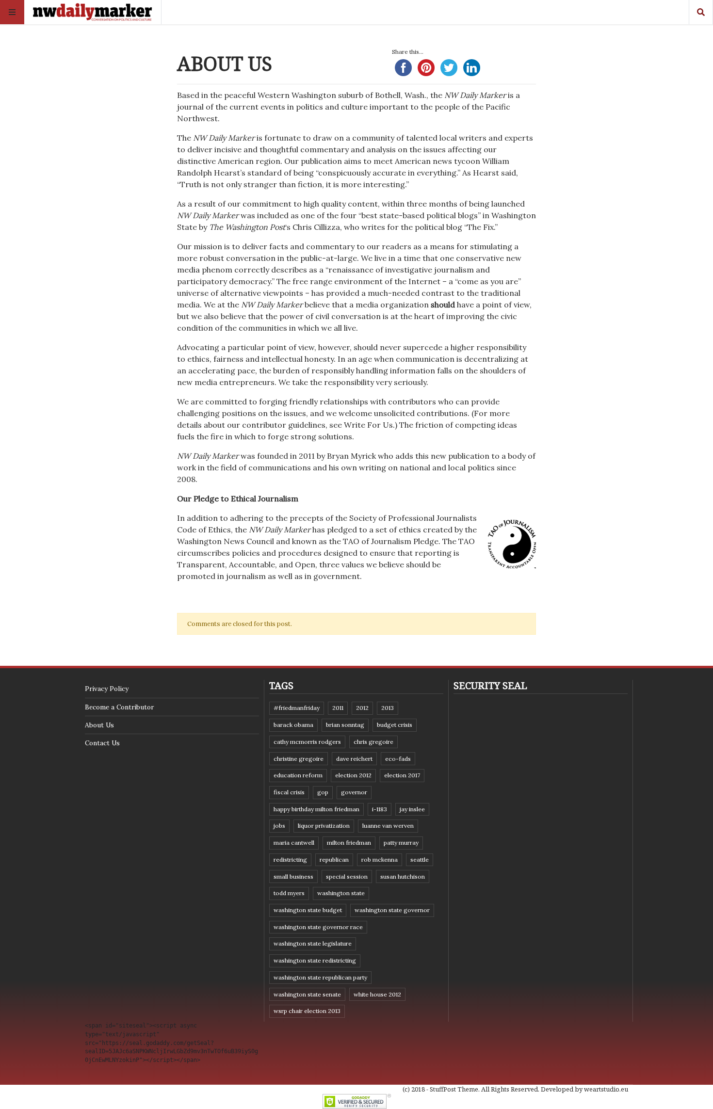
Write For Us (368, 425)
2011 (337, 707)
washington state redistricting (315, 960)
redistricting (290, 859)
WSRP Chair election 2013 (307, 1010)
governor (354, 792)
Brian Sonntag (345, 724)
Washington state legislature (313, 943)
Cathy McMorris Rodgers (307, 741)
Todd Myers (289, 893)
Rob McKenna (379, 859)
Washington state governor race (318, 927)
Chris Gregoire (373, 741)
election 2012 (353, 775)
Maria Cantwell (294, 842)
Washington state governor (392, 910)
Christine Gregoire (299, 758)
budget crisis (394, 724)
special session (347, 876)
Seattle (419, 859)
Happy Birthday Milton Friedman (316, 809)
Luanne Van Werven (388, 825)
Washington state (341, 893)
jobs (279, 825)
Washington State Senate (307, 994)
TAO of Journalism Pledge (390, 541)
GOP (322, 792)
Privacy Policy (107, 688)
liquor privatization (324, 825)
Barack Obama (293, 724)
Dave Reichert (354, 758)
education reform (298, 775)
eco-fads (398, 758)
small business (293, 876)
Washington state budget (308, 910)
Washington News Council (225, 541)
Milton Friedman (349, 842)
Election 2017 (402, 775)
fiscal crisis (289, 792)
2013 (387, 707)
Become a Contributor (119, 707)
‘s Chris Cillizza (274, 227)
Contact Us (102, 743)
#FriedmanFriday (297, 707)
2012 (362, 707)
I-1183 (379, 809)
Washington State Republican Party (320, 977)
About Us (99, 725)
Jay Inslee (412, 809)
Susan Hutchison (402, 876)
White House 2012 (377, 994)
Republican (334, 859)
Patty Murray (401, 842)
